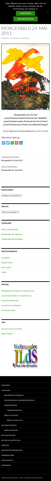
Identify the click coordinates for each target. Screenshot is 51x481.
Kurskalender (7, 455)
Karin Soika (6, 267)
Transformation (14, 410)
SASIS (3, 272)
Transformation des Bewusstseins (19, 400)
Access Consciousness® (11, 329)
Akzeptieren (25, 13)
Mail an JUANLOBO (9, 229)
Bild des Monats (8, 435)
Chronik (5, 445)
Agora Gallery (7, 333)
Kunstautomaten (8, 310)
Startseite (5, 385)
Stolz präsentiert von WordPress (30, 478)
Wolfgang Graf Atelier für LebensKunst (17, 291)
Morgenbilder (10, 405)
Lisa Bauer (5, 258)
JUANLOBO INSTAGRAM (12, 239)
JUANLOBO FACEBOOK (11, 234)
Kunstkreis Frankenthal (11, 305)
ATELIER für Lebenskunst (12, 450)
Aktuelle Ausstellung (11, 440)
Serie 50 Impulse (11, 430)
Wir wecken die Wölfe (14, 395)
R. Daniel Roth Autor (10, 300)
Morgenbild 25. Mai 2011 (12, 168)
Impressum (6, 465)
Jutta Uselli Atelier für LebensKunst (16, 295)
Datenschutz (7, 460)
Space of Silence (11, 415)
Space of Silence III (15, 420)
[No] (47, 12)
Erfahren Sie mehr (25, 19)
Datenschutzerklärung (9, 478)
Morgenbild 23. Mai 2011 (12, 159)
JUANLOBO (25, 38)
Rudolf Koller (7, 262)
